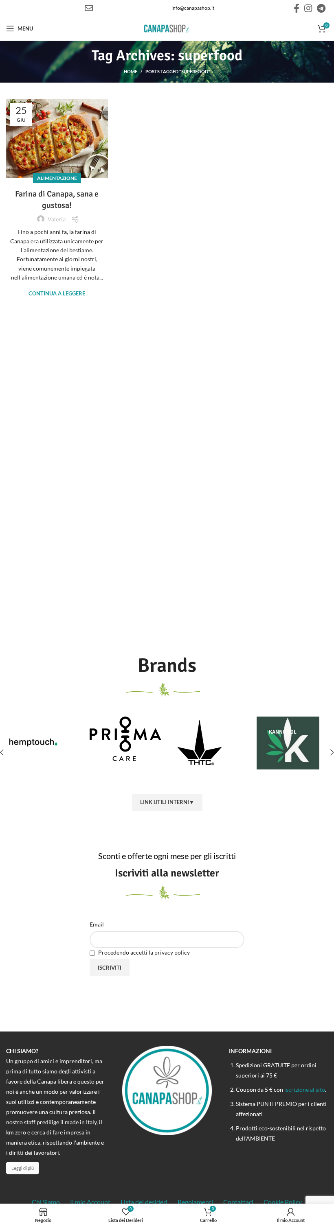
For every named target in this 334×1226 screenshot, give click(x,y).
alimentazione (57, 178)
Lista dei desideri (144, 1202)
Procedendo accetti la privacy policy (143, 952)
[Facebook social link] (296, 8)
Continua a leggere (57, 293)
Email (97, 924)
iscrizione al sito (304, 1089)
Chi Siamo (46, 1202)
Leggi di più (22, 1168)
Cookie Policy (283, 1202)
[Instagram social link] (308, 8)
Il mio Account (90, 1202)
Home (130, 71)
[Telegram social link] (321, 8)
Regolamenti (195, 1202)
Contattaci (238, 1202)
